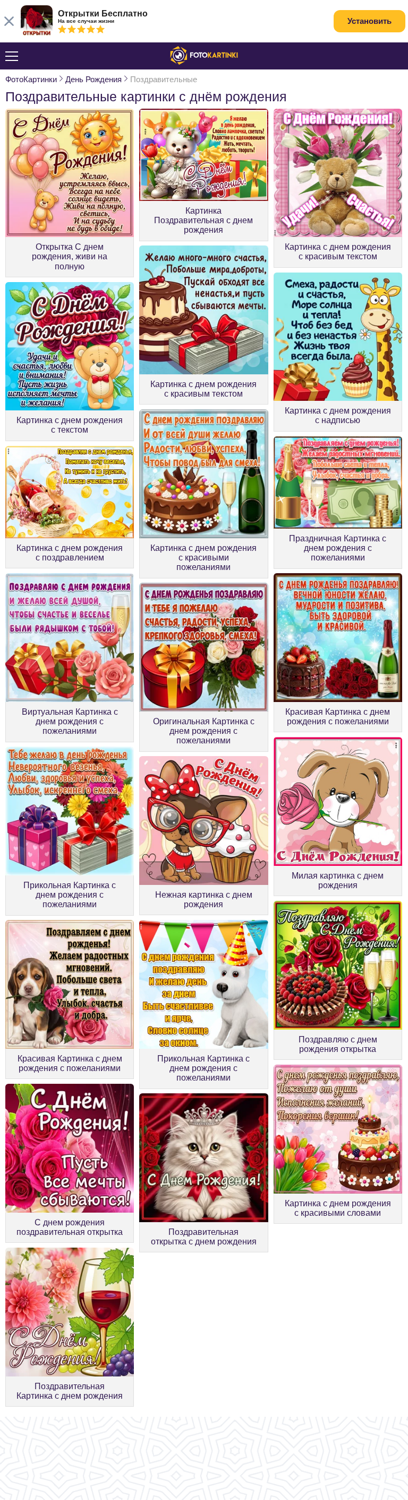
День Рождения (93, 79)
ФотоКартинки (31, 79)
